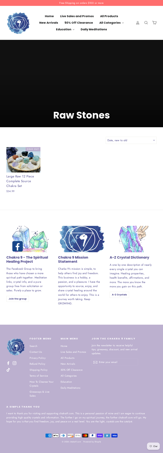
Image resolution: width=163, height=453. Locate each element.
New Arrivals (48, 23)
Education (64, 29)
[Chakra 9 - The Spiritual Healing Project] (29, 239)
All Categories (110, 23)
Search (33, 346)
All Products (109, 16)
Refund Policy (37, 364)
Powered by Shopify (92, 441)
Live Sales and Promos (77, 16)
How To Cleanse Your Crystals (41, 384)
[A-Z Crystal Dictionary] (133, 239)
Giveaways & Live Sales (40, 394)
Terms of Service (39, 376)
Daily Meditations (94, 29)
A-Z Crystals (119, 294)
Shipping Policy (38, 370)
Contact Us (36, 352)
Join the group (18, 298)
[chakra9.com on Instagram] (14, 363)
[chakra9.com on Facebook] (8, 363)
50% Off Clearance (78, 23)
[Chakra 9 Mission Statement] (81, 239)
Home (49, 16)
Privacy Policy (38, 358)
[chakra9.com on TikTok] (8, 369)
